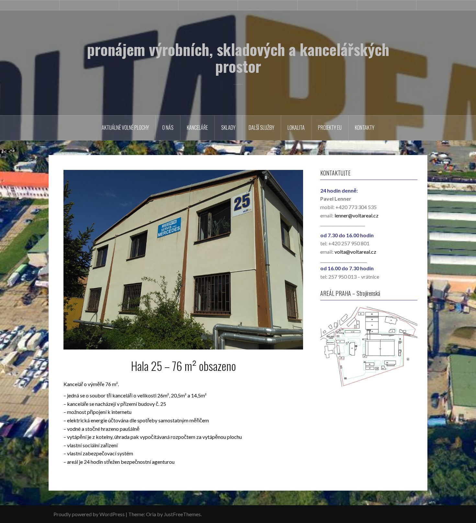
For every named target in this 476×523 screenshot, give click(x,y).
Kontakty (364, 127)
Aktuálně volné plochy (125, 127)
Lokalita (296, 127)
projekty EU (330, 127)
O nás (168, 127)
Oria (151, 514)
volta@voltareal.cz (355, 252)
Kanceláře (197, 127)
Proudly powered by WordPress (89, 514)
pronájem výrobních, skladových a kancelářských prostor (238, 57)
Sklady (228, 127)
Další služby (261, 127)
